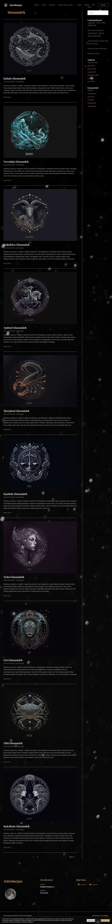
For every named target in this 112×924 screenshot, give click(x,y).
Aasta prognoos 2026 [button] (65, 5)
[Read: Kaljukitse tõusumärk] (40, 215)
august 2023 (92, 72)
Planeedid (91, 100)
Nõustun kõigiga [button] (104, 920)
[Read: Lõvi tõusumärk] (40, 630)
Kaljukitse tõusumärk (17, 244)
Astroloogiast (92, 93)
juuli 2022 (91, 78)
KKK (93, 5)
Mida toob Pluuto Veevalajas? (97, 48)
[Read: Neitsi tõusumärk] (40, 547)
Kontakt (86, 5)
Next (72, 857)
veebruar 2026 (92, 62)
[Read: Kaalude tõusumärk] (40, 464)
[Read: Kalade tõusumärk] (40, 48)
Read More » (8, 97)
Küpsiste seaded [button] (92, 920)
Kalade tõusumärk (15, 78)
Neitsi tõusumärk (14, 577)
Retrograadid (92, 103)
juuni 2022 (91, 81)
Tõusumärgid (92, 106)
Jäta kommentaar (9, 82)
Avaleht (36, 5)
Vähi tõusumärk (13, 743)
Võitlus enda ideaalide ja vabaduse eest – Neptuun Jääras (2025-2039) (96, 33)
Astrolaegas (15, 5)
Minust (44, 5)
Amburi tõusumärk (15, 327)
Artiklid (79, 5)
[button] (103, 5)
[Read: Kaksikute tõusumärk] (40, 796)
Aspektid (90, 90)
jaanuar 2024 (92, 69)
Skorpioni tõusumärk (16, 411)
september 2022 (93, 75)
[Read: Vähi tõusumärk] (40, 713)
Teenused (52, 5)
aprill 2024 (91, 66)
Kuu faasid (91, 97)
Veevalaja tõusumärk (16, 161)
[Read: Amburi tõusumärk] (40, 298)
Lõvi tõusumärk (13, 660)
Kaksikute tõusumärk (17, 826)
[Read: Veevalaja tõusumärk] (40, 132)
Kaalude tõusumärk (15, 494)
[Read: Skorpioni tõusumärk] (40, 381)
